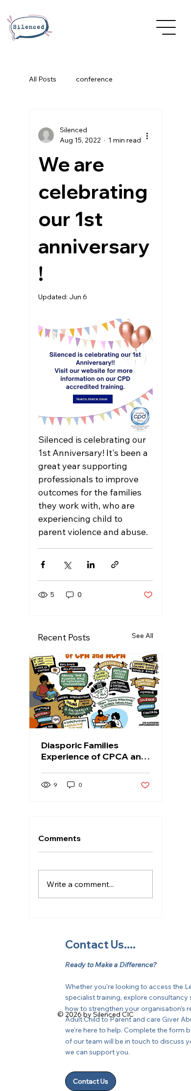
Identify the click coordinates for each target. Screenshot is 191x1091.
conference (94, 79)
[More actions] (147, 135)
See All (142, 635)
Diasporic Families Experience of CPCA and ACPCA (94, 751)
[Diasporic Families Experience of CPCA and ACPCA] (95, 691)
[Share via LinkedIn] (91, 564)
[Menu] (166, 27)
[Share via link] (114, 564)
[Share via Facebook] (43, 564)
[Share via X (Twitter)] (67, 564)
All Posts (42, 79)
